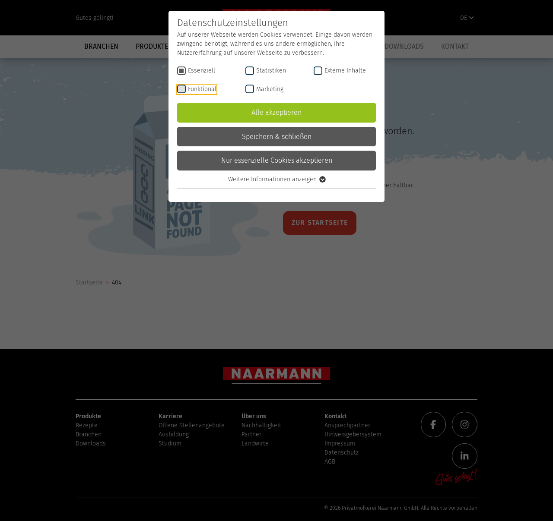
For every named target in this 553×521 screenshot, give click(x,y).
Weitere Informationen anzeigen (273, 179)
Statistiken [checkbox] (271, 70)
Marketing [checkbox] (269, 89)
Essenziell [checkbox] (201, 70)
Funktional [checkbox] (202, 89)
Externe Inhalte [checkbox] (345, 70)
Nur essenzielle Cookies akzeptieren (276, 160)
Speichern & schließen (276, 137)
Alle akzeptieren (276, 112)
